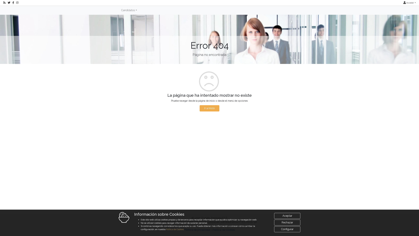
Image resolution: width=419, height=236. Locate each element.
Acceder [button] (410, 3)
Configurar (287, 229)
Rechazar (287, 222)
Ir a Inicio (209, 108)
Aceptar (287, 215)
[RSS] (4, 3)
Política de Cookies (175, 229)
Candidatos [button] (128, 10)
